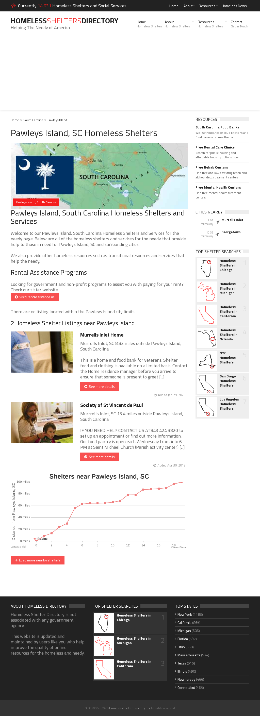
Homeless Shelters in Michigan (228, 288)
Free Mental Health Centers (218, 187)
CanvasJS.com (179, 547)
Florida (182, 638)
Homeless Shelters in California (228, 311)
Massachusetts (188, 655)
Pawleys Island (57, 120)
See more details (101, 386)
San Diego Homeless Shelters (228, 381)
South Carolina (33, 120)
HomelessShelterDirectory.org (129, 708)
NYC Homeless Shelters (228, 357)
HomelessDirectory (64, 20)
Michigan (184, 630)
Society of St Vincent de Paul (111, 405)
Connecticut (186, 687)
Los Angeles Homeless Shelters (229, 404)
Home (173, 5)
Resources (207, 5)
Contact (239, 24)
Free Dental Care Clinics (215, 147)
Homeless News (234, 5)
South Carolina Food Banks (217, 127)
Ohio (181, 647)
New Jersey (186, 679)
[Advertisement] (130, 74)
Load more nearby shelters (39, 560)
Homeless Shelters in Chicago (228, 265)
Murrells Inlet (232, 220)
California (184, 622)
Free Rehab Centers (212, 167)
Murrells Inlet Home (101, 335)
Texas (181, 663)
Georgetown (231, 232)
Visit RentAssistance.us (36, 296)
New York (184, 614)
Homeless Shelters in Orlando (228, 334)
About (188, 5)
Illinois (182, 671)
